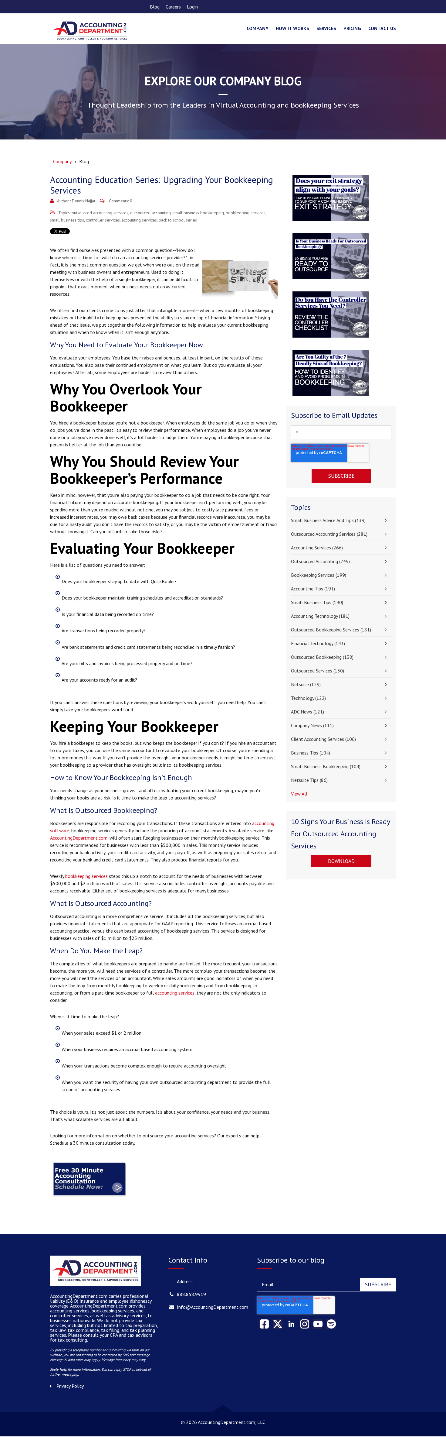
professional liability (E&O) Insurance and (99, 1298)
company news (312, 725)
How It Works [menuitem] (292, 28)
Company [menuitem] (258, 28)
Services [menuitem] (326, 28)
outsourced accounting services (100, 212)
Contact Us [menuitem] (382, 28)
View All (299, 794)
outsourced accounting (150, 212)
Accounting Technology (320, 616)
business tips (310, 753)
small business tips (67, 220)
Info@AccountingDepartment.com (212, 1307)
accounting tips (313, 589)
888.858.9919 (191, 1294)
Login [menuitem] (192, 7)
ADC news (307, 712)
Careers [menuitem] (173, 7)
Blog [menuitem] (155, 7)
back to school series (178, 220)
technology (308, 698)
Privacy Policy (70, 1386)
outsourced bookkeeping (322, 657)
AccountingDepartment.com (78, 838)
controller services (103, 220)
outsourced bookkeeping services (331, 630)
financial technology (318, 643)
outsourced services (317, 671)
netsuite (306, 684)
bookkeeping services (245, 212)
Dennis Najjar (84, 201)
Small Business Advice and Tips (328, 520)
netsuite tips (309, 780)
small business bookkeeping (198, 212)
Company (62, 161)
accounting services (139, 220)
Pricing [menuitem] (352, 28)
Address (185, 1281)
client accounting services (323, 739)
